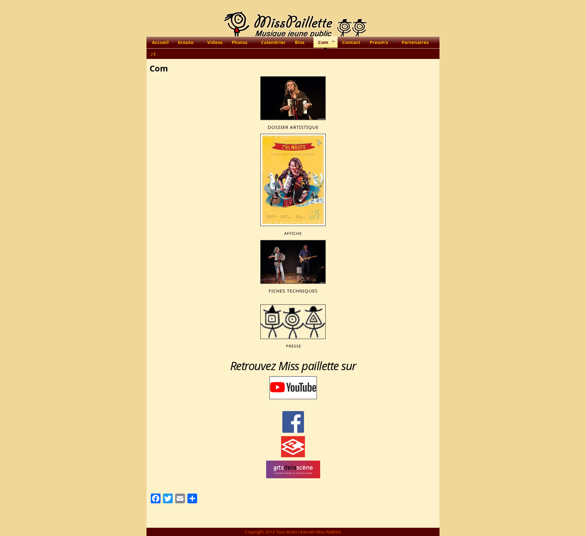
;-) (153, 53)
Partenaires (415, 42)
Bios (299, 42)
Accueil (160, 42)
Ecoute (186, 42)
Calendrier (273, 42)
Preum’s (379, 42)
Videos (214, 42)
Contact (351, 42)
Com (323, 42)
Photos (239, 42)
